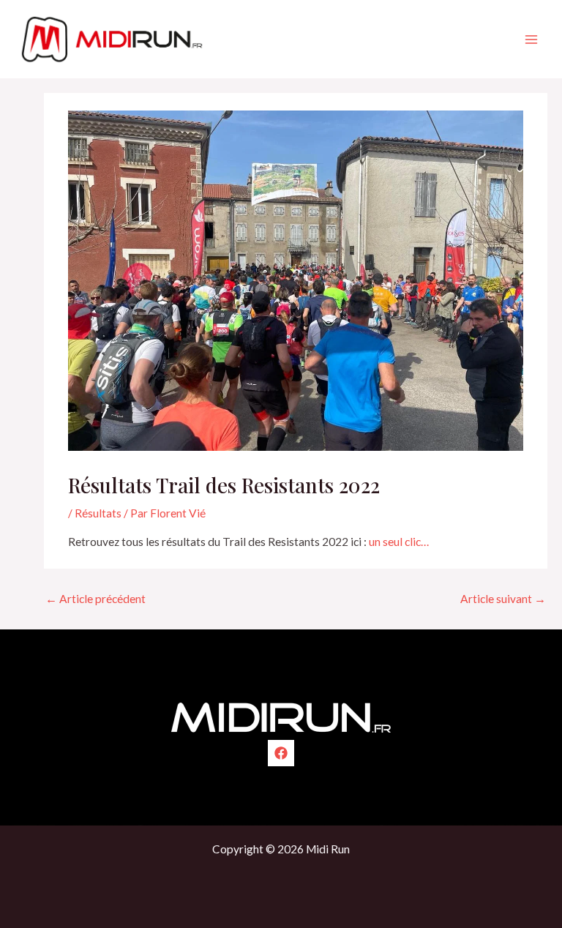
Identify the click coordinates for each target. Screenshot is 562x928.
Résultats (98, 513)
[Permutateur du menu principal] (531, 39)
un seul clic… (399, 541)
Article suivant (503, 598)
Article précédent (95, 598)
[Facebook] (281, 753)
